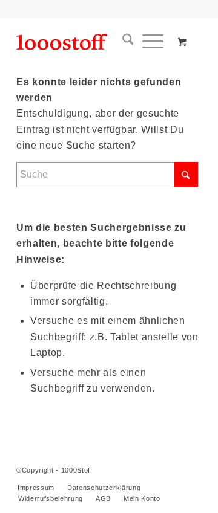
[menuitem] (123, 42)
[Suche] (123, 42)
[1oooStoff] (90, 42)
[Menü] (148, 42)
